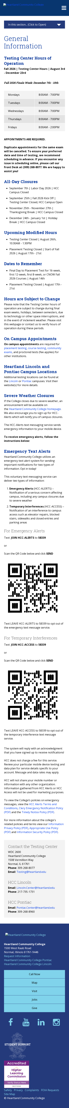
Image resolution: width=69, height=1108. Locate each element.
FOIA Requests (50, 1090)
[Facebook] (11, 1022)
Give (34, 1008)
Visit (34, 991)
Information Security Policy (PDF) (37, 832)
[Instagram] (57, 1022)
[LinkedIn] (42, 1022)
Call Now (34, 974)
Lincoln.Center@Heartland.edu (36, 888)
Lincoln (13, 381)
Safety (8, 1090)
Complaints (32, 1090)
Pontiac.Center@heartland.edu (36, 907)
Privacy (18, 1090)
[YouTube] (26, 1022)
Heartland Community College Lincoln (27, 964)
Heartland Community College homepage (35, 409)
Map (34, 982)
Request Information (17, 956)
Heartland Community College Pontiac (28, 960)
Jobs (34, 999)
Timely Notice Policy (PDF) (38, 812)
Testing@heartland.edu (31, 872)
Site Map (9, 1094)
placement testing (15, 348)
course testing (37, 348)
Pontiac (26, 381)
